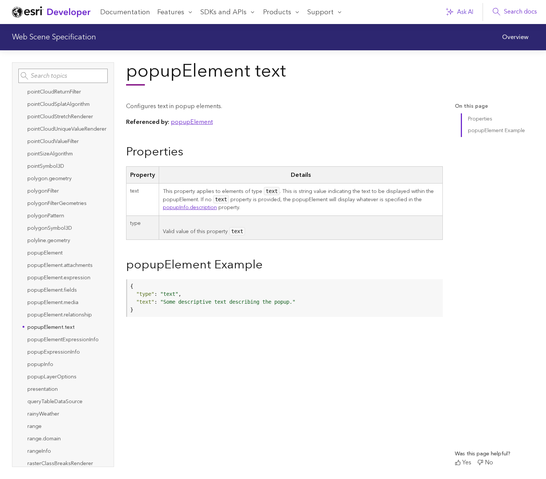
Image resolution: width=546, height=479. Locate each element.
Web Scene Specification (54, 37)
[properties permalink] (189, 152)
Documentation (125, 12)
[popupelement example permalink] (269, 265)
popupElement (192, 122)
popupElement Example (496, 130)
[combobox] (63, 76)
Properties (480, 119)
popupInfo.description (190, 207)
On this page (471, 106)
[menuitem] (515, 37)
